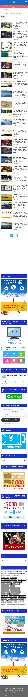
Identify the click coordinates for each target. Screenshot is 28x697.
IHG (3, 575)
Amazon (4, 571)
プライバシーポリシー (19, 690)
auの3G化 (4, 573)
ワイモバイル (21, 598)
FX (23, 573)
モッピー (23, 596)
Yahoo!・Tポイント (6, 579)
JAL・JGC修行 (10, 575)
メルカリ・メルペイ (13, 596)
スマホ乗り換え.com (9, 690)
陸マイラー (10, 604)
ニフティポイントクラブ (7, 587)
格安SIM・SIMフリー (7, 602)
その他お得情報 (22, 579)
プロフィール (9, 687)
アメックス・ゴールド (7, 581)
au (24, 571)
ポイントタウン (5, 594)
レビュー (14, 598)
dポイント (11, 573)
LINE (17, 575)
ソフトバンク (5, 585)
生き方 (4, 604)
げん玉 (15, 579)
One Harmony (5, 577)
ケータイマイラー (13, 695)
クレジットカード (6, 583)
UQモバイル (13, 577)
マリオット (5, 596)
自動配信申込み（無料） (10, 419)
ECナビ (18, 573)
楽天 (15, 602)
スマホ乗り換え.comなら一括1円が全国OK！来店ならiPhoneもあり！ (14, 6)
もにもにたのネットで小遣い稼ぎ (16, 381)
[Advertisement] (14, 260)
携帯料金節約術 (19, 600)
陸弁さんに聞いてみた (20, 604)
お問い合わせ (14, 692)
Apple (20, 571)
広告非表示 (11, 600)
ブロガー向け (5, 590)
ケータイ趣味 (15, 583)
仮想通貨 (4, 600)
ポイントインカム (15, 592)
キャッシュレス (17, 581)
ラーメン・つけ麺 (6, 598)
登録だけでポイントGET (10, 688)
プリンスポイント (6, 592)
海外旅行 (21, 602)
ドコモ (12, 585)
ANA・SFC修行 (12, 571)
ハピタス (16, 587)
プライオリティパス (14, 590)
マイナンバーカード (15, 594)
